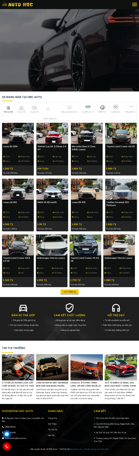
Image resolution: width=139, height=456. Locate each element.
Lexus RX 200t (10, 146)
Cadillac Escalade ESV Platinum (117, 204)
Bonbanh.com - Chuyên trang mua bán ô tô (89, 449)
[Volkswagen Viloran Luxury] (52, 244)
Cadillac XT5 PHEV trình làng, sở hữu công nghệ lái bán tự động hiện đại (85, 385)
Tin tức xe (52, 429)
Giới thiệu (52, 424)
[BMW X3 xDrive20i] (52, 189)
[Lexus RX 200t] (18, 133)
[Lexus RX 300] (87, 189)
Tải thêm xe (69, 292)
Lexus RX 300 (78, 202)
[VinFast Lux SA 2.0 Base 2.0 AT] (52, 133)
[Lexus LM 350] (18, 189)
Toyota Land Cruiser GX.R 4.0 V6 (16, 259)
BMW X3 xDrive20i (47, 202)
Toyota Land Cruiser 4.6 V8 (120, 146)
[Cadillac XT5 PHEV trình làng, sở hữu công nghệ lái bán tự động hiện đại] (86, 367)
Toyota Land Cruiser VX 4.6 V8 (85, 259)
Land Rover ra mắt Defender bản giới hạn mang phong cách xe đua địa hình (52, 385)
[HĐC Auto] (18, 4)
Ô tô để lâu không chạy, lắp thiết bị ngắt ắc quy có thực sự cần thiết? (18, 385)
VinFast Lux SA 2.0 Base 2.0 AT (52, 148)
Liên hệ (51, 435)
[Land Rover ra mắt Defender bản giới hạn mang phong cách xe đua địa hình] (52, 367)
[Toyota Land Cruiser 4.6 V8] (121, 133)
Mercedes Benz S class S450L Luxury (83, 148)
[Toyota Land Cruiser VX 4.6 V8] (85, 244)
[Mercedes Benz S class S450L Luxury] (87, 133)
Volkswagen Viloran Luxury (51, 258)
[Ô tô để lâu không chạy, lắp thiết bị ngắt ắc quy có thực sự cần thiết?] (18, 367)
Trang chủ (52, 418)
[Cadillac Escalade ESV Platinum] (121, 189)
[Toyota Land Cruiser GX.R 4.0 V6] (18, 244)
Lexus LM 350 (10, 202)
